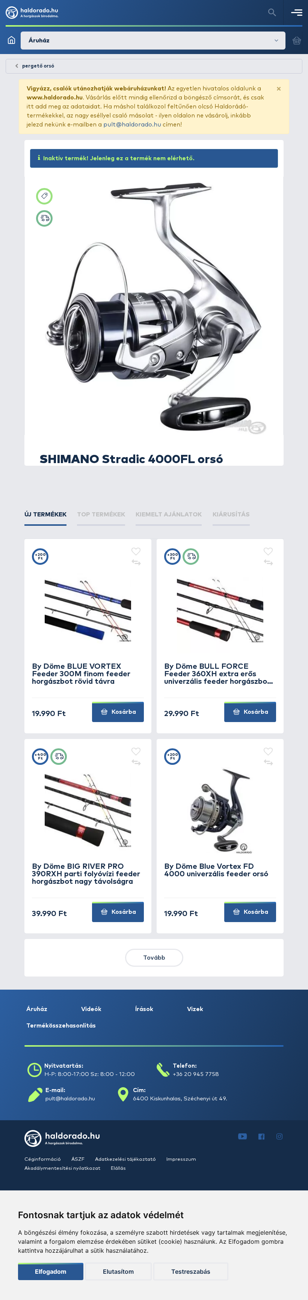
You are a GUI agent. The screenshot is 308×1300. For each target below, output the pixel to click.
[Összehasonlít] (136, 563)
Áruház (36, 1009)
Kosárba (123, 712)
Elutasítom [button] (118, 1271)
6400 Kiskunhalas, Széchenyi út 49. (180, 1098)
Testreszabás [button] (190, 1271)
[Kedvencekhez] (136, 552)
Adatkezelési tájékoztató (126, 1159)
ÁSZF (78, 1159)
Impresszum (181, 1159)
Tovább (154, 958)
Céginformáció (43, 1159)
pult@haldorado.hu (132, 125)
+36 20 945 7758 (196, 1074)
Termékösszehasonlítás (61, 1026)
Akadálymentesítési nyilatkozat (62, 1168)
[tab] (45, 514)
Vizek (195, 1009)
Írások (144, 1009)
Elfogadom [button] (50, 1271)
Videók (91, 1009)
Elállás (118, 1168)
